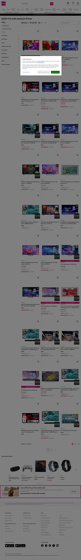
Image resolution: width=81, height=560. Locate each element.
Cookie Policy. (41, 62)
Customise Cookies (25, 72)
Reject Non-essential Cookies (44, 72)
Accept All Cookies (55, 72)
